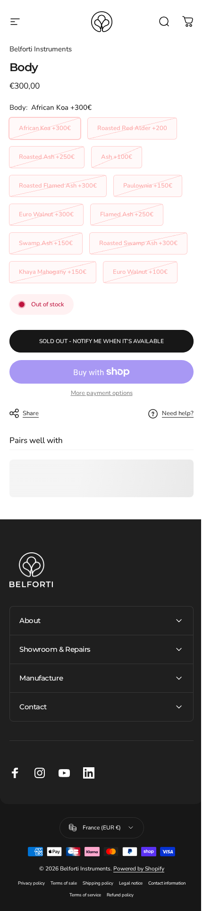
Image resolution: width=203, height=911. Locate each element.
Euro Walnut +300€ (46, 214)
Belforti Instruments (40, 49)
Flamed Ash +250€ (126, 214)
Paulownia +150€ (147, 185)
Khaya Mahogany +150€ (52, 272)
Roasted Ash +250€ (47, 157)
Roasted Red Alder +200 (132, 128)
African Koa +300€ (45, 128)
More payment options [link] (102, 393)
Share (31, 413)
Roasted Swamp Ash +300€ (138, 243)
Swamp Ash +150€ (46, 243)
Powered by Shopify (135, 897)
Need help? (178, 413)
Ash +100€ (116, 157)
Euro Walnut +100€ (140, 272)
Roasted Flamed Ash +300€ (58, 185)
